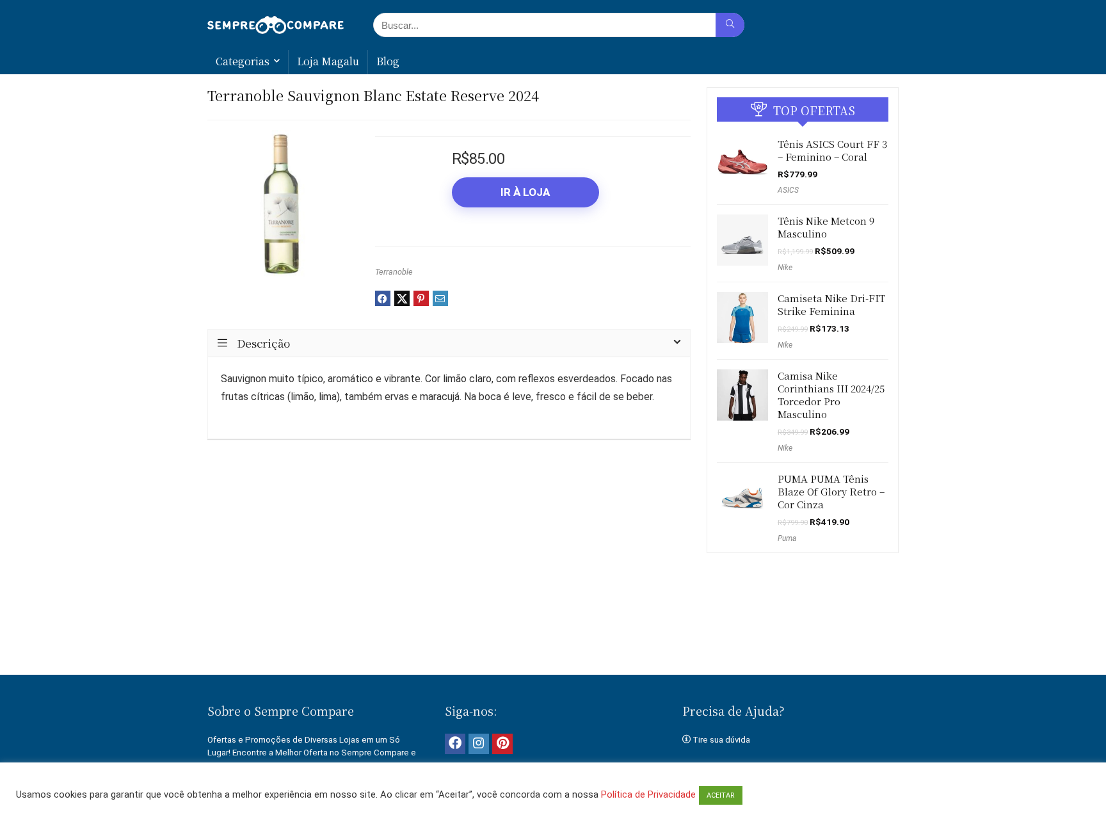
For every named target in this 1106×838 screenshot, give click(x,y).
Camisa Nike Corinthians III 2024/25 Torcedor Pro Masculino (831, 395)
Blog (387, 61)
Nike (785, 267)
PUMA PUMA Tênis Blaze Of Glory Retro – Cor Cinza (831, 491)
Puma (787, 538)
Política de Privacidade (648, 794)
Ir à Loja (525, 192)
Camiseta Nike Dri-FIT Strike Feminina (831, 304)
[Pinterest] (502, 744)
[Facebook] (455, 744)
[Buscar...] (730, 25)
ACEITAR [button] (721, 795)
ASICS (788, 190)
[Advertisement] (553, 630)
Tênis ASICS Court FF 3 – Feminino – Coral (832, 150)
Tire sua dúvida (721, 740)
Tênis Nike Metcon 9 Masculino (826, 227)
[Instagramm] (479, 744)
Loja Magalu (328, 61)
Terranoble (394, 272)
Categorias (242, 61)
